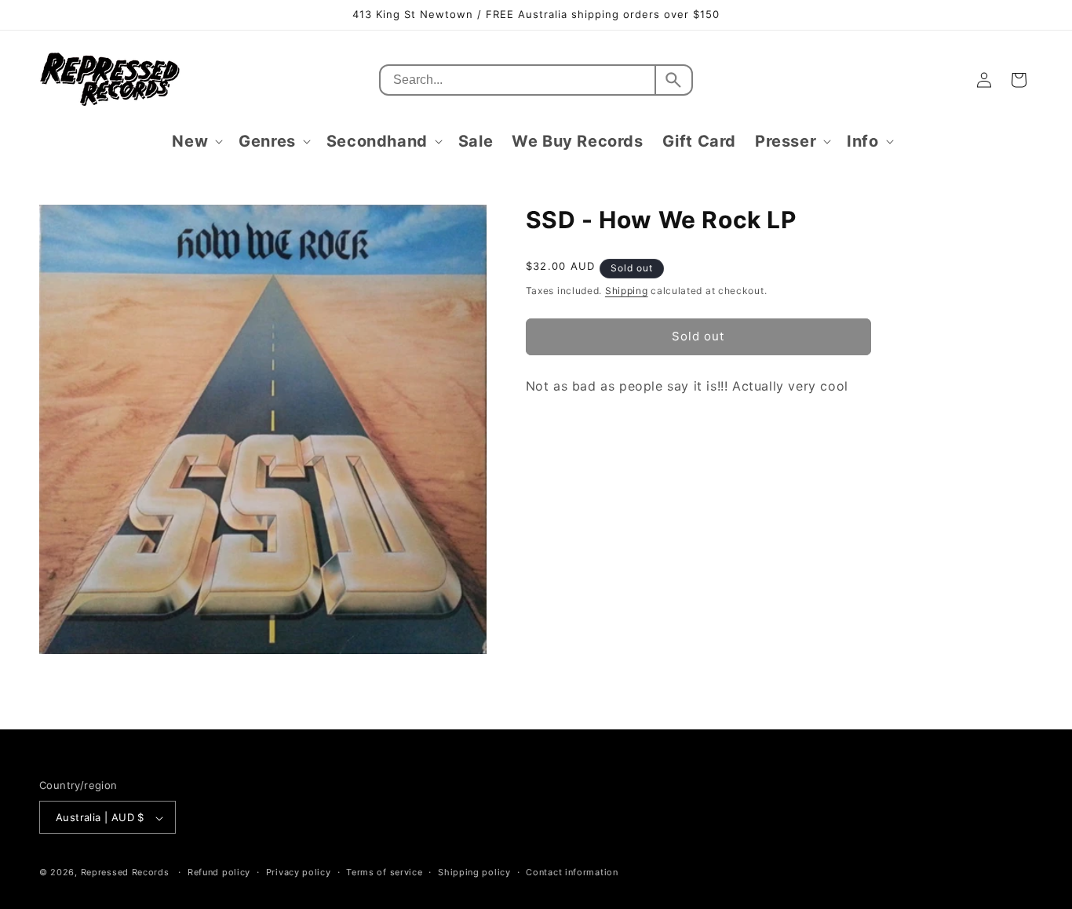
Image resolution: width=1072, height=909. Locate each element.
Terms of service (384, 872)
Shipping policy (474, 872)
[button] (195, 141)
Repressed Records (125, 872)
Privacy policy (298, 872)
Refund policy (219, 872)
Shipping (626, 290)
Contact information (572, 872)
